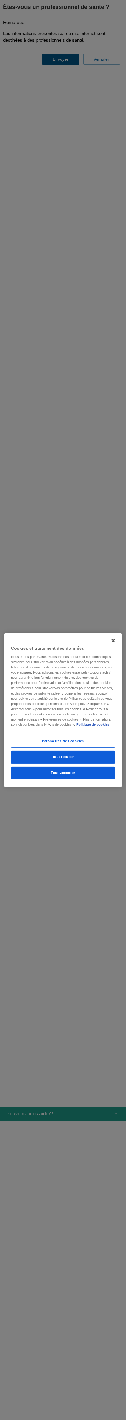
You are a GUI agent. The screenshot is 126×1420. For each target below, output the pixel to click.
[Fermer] (113, 640)
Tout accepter (63, 772)
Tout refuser (63, 757)
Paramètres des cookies (63, 741)
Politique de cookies (92, 724)
